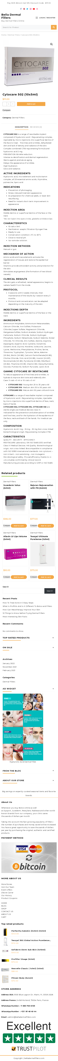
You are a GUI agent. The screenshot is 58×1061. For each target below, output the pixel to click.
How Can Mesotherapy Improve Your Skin (21, 610)
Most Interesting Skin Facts (15, 617)
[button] (51, 44)
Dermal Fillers (14, 35)
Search (6, 587)
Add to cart (31, 104)
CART (3, 917)
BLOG (3, 906)
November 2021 (10, 667)
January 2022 (9, 663)
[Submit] (54, 27)
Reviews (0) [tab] (36, 127)
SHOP (4, 909)
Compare (7, 110)
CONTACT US (7, 911)
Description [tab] (21, 127)
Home (3, 35)
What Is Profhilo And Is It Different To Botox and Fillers (27, 606)
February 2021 (9, 670)
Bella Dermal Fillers (11, 16)
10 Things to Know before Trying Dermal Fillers (24, 613)
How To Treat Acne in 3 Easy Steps (18, 603)
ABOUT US (6, 914)
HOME (4, 903)
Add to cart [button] (19, 526)
